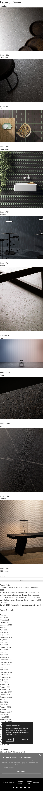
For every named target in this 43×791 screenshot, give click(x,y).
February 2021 (5, 687)
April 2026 (4, 617)
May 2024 (3, 642)
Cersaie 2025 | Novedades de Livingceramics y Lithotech (20, 605)
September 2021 (6, 677)
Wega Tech (4, 58)
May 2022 (3, 667)
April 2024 (4, 645)
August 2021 (4, 680)
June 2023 (4, 650)
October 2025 (5, 622)
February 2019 (5, 720)
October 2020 (5, 695)
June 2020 (4, 702)
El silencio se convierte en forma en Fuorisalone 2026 (19, 593)
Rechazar (25, 739)
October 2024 (5, 635)
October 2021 (5, 675)
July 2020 (3, 700)
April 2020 (4, 705)
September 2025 (6, 625)
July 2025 (3, 627)
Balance (3, 215)
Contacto (5, 782)
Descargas (11, 782)
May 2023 (3, 652)
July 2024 (3, 640)
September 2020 (6, 697)
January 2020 (5, 710)
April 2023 (4, 655)
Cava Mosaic (4, 149)
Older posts (4, 571)
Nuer (2, 338)
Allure (2, 426)
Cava (2, 109)
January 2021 (5, 690)
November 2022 (6, 662)
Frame (2, 375)
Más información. (15, 735)
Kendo (2, 266)
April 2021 (4, 682)
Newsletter (36, 782)
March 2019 (4, 717)
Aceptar (9, 739)
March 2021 (4, 685)
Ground (3, 499)
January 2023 (5, 657)
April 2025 (4, 630)
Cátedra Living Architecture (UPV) (12, 752)
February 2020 (5, 707)
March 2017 (4, 744)
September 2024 (6, 637)
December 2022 (6, 660)
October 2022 (5, 665)
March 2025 (4, 632)
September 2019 (6, 712)
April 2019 (4, 715)
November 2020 (6, 692)
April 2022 (4, 670)
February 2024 (5, 647)
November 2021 (6, 672)
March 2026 (4, 620)
